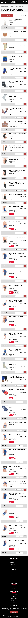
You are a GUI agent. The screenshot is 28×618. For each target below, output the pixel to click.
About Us (14, 586)
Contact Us (14, 588)
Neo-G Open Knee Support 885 (17, 270)
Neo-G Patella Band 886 (15, 285)
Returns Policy (14, 598)
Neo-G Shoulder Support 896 (17, 481)
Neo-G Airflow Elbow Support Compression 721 (17, 158)
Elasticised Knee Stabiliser (17, 44)
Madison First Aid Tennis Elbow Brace (16, 109)
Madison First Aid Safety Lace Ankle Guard (17, 363)
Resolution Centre (14, 580)
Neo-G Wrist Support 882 (16, 525)
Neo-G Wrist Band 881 (15, 510)
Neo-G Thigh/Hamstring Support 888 (15, 334)
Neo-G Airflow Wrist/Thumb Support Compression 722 (17, 183)
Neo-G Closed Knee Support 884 (17, 254)
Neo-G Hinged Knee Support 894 (17, 450)
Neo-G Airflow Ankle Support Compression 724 (17, 134)
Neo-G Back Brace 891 (15, 222)
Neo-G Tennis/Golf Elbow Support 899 (16, 317)
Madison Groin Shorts (15, 56)
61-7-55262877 (14, 564)
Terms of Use (14, 594)
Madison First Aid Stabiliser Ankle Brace (17, 95)
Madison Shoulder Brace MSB (17, 121)
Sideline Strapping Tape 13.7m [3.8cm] (17, 32)
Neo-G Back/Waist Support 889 (17, 422)
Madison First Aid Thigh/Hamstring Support (16, 377)
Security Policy (14, 600)
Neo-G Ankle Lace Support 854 (17, 194)
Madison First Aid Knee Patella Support (15, 350)
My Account (14, 575)
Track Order (14, 577)
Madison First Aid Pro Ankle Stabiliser (17, 82)
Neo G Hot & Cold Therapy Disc (16, 390)
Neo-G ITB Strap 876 (14, 466)
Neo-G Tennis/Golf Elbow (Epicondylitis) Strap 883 (16, 301)
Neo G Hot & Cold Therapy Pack (16, 406)
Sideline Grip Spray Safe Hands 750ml (16, 20)
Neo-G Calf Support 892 (16, 434)
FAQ (14, 602)
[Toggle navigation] (2, 2)
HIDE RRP (7, 15)
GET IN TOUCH (14, 612)
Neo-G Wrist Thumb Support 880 (17, 541)
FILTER (22, 15)
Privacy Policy (14, 596)
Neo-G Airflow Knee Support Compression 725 (17, 171)
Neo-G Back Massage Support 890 (17, 237)
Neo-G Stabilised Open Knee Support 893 (17, 494)
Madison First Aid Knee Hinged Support (17, 69)
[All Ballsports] (14, 2)
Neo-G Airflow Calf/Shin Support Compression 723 (16, 146)
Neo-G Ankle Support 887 (16, 206)
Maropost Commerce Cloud (14, 616)
